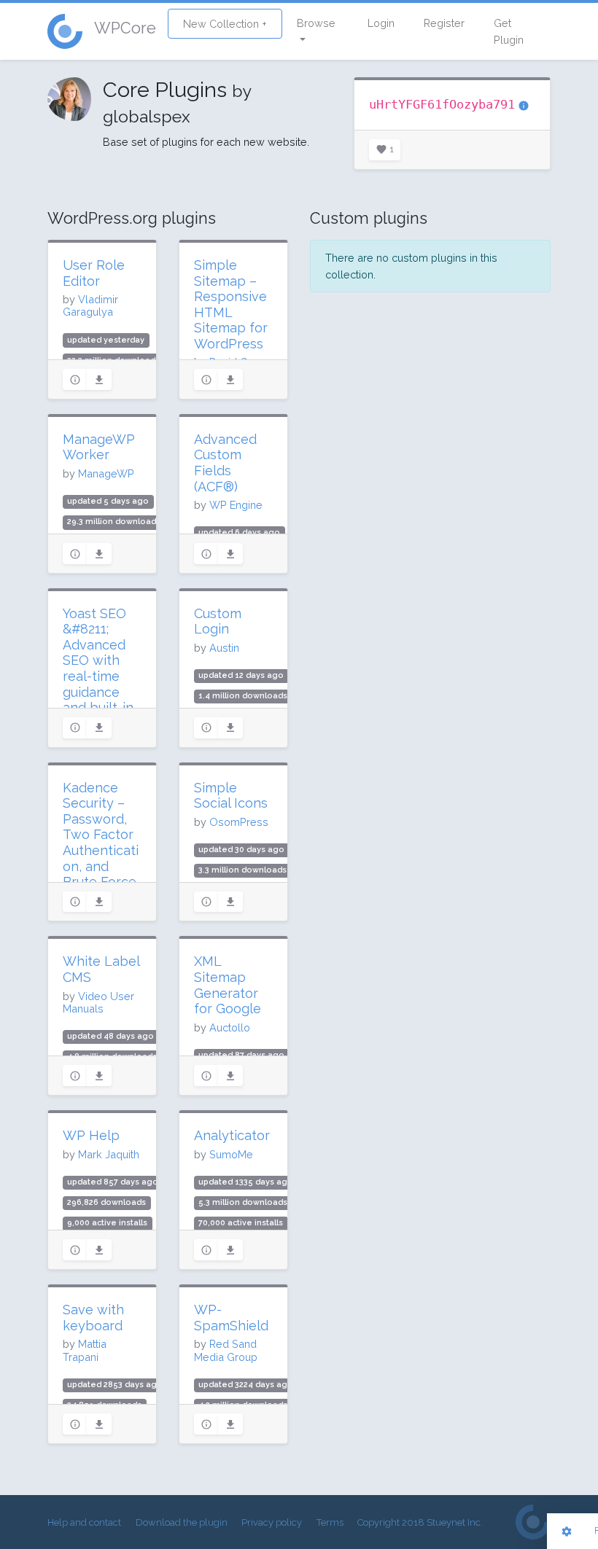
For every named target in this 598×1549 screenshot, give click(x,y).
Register (444, 23)
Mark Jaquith (108, 1154)
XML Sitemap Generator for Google (227, 984)
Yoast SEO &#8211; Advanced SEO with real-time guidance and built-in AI (98, 668)
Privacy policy (271, 1522)
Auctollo (229, 1027)
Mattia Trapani (84, 1350)
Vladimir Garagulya (90, 305)
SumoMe (231, 1154)
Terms (330, 1522)
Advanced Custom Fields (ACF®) (225, 463)
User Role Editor (94, 273)
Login (381, 23)
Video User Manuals (98, 1002)
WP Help (91, 1135)
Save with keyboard (93, 1317)
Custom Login (217, 621)
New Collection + (225, 23)
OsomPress (238, 822)
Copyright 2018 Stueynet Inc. (420, 1522)
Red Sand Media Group (225, 1350)
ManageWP (106, 473)
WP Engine (236, 505)
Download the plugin (182, 1522)
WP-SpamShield (231, 1317)
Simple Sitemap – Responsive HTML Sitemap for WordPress (231, 304)
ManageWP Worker (99, 447)
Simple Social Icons (231, 795)
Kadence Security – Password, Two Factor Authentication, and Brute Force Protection (101, 842)
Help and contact (84, 1522)
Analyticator (232, 1135)
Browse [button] (316, 23)
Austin (224, 647)
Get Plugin (509, 31)
